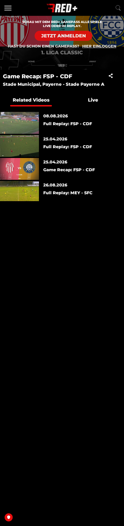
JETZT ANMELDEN (63, 36)
